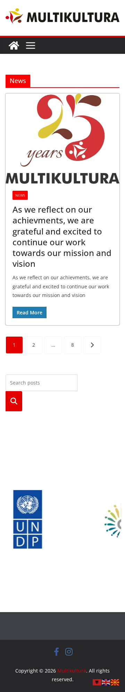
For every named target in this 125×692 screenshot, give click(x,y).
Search (14, 401)
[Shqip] (97, 681)
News (20, 195)
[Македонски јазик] (115, 681)
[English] (106, 681)
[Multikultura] (14, 45)
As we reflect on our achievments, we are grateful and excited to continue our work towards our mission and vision (61, 236)
